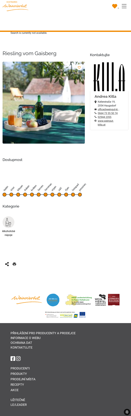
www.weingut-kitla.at (106, 122)
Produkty (19, 374)
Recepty (17, 385)
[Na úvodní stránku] (15, 5)
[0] (114, 6)
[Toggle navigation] (124, 6)
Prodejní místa (23, 379)
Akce (15, 390)
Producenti (20, 368)
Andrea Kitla (105, 96)
